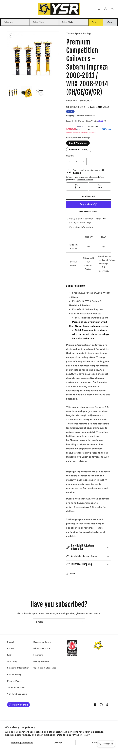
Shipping (70, 115)
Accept (58, 742)
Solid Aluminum (78, 143)
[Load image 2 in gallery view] (27, 92)
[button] (6, 9)
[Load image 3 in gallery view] (40, 92)
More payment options (88, 211)
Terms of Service (16, 687)
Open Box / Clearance (44, 667)
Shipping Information (18, 667)
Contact (11, 648)
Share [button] (73, 573)
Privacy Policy (81, 734)
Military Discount (42, 648)
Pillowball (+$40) (78, 149)
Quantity (70, 156)
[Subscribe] (81, 622)
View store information (81, 227)
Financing (38, 655)
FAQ (9, 655)
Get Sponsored (41, 661)
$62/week (106, 129)
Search (10, 642)
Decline (95, 742)
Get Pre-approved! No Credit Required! (81, 132)
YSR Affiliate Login (17, 694)
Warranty (12, 661)
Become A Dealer (42, 642)
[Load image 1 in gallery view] (13, 92)
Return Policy (14, 674)
